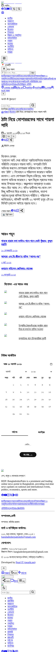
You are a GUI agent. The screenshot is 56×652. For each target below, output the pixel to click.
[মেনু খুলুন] (4, 58)
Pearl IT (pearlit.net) (25, 562)
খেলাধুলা (10, 26)
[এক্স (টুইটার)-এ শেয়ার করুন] (5, 140)
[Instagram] (10, 9)
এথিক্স (18, 508)
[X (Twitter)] (5, 9)
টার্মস (22, 508)
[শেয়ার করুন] (10, 140)
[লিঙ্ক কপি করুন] (21, 211)
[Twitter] (11, 495)
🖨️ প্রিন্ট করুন (7, 214)
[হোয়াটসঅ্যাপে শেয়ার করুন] (7, 140)
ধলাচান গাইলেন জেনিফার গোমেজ (32, 316)
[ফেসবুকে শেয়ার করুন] (2, 140)
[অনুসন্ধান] (32, 592)
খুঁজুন (32, 73)
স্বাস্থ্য (9, 52)
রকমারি (10, 631)
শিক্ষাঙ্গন (10, 32)
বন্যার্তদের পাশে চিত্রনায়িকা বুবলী (32, 338)
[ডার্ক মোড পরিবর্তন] (4, 588)
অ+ (8, 136)
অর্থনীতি (10, 46)
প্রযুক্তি (30, 109)
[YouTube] (8, 9)
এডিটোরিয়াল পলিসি (23, 84)
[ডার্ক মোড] (14, 9)
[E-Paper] (16, 495)
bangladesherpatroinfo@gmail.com (18, 537)
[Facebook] (2, 9)
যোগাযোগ (17, 81)
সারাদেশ (10, 21)
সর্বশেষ (53, 78)
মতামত (10, 43)
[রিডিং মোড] (3, 136)
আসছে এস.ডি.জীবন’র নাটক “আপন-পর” (34, 305)
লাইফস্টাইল (12, 38)
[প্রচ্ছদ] (2, 13)
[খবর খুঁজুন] (19, 9)
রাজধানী (47, 78)
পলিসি (3, 508)
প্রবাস (9, 40)
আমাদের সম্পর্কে (7, 81)
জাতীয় (9, 18)
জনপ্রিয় (41, 432)
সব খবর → (28, 454)
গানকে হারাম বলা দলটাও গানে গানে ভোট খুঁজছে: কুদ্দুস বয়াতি (33, 294)
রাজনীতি (11, 109)
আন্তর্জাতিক (12, 24)
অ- (14, 136)
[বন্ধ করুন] (4, 69)
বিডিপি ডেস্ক (9, 145)
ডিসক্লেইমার (11, 84)
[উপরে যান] (3, 568)
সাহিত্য (10, 49)
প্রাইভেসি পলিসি (28, 81)
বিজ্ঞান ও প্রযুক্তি (14, 35)
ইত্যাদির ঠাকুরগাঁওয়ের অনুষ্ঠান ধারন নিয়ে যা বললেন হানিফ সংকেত (33, 327)
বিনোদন (10, 29)
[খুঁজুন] (33, 105)
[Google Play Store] (13, 495)
